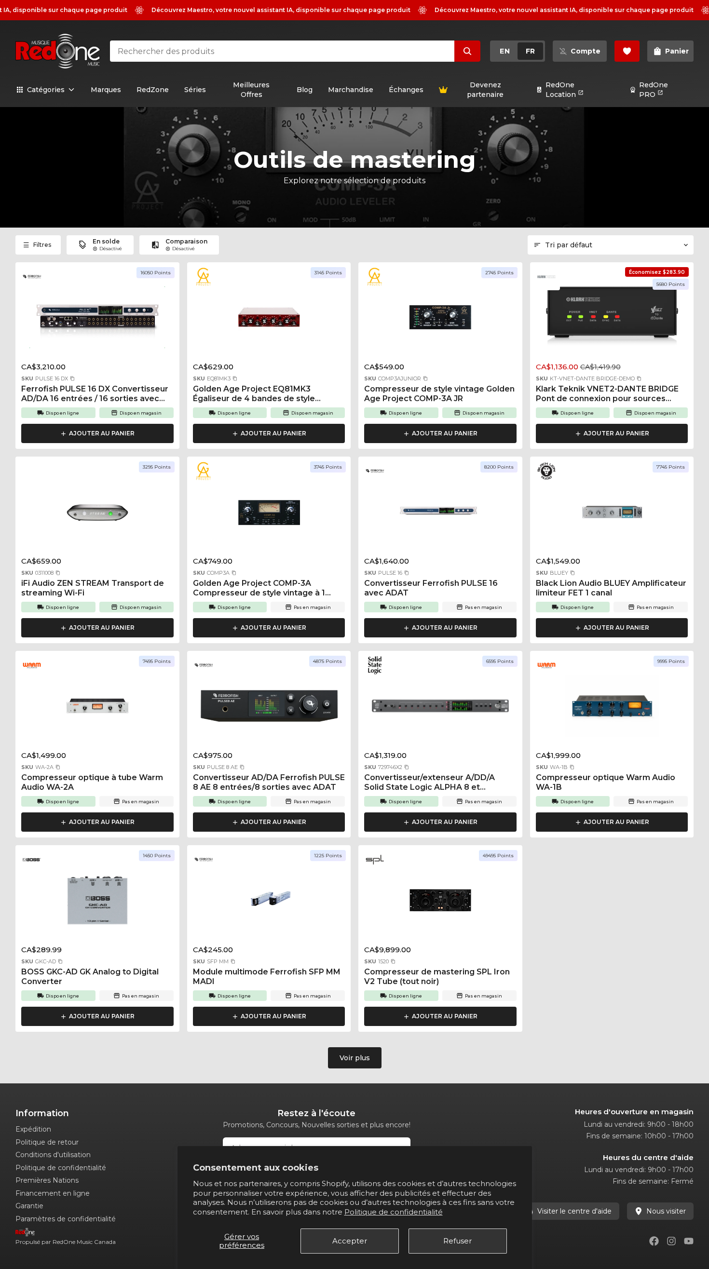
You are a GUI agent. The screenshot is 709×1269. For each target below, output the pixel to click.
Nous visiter (666, 1211)
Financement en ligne (52, 1193)
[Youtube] (689, 1241)
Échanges (406, 89)
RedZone (152, 89)
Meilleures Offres (251, 90)
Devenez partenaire (485, 90)
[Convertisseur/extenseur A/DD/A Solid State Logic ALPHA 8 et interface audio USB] (440, 708)
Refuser (457, 1240)
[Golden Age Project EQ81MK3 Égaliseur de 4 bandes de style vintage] (269, 320)
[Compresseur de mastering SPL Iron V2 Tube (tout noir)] (440, 903)
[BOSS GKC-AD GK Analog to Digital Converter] (97, 903)
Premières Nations (47, 1180)
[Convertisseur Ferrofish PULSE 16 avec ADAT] (440, 514)
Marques (106, 89)
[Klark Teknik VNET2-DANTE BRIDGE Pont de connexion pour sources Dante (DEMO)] (612, 320)
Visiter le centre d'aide (574, 1211)
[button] (72, 378)
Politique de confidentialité (393, 1211)
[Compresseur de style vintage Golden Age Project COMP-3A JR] (440, 320)
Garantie (29, 1206)
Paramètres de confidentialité (65, 1219)
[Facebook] (654, 1241)
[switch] (517, 51)
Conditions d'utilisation (53, 1154)
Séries (195, 89)
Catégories (46, 89)
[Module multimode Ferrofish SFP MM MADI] (269, 903)
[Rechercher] (467, 51)
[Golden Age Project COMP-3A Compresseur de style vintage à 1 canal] (269, 514)
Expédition (33, 1129)
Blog (305, 89)
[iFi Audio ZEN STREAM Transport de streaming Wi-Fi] (97, 514)
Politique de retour (47, 1142)
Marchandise (350, 89)
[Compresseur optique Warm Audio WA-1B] (612, 708)
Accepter (349, 1240)
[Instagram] (671, 1241)
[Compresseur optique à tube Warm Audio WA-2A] (97, 708)
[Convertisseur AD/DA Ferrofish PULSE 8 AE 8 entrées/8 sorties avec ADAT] (269, 708)
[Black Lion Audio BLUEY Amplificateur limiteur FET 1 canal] (612, 514)
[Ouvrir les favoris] (627, 51)
